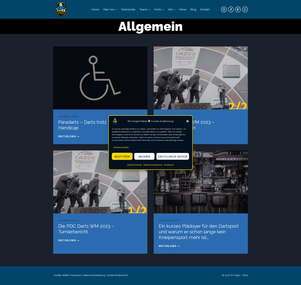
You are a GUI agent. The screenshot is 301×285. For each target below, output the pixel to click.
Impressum (169, 164)
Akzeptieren (122, 156)
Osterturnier (128, 9)
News (183, 9)
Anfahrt (65, 275)
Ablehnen (144, 156)
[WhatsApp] (245, 9)
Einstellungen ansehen (172, 156)
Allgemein (64, 116)
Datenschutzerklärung (153, 164)
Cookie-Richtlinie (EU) (117, 275)
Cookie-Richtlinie (134, 164)
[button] (187, 121)
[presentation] (100, 77)
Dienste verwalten (121, 147)
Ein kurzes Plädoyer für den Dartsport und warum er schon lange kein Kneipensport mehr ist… (199, 231)
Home (95, 9)
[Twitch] (238, 9)
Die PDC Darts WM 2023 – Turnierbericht (86, 228)
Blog (193, 9)
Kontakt (205, 9)
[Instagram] (224, 9)
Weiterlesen (68, 136)
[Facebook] (231, 9)
